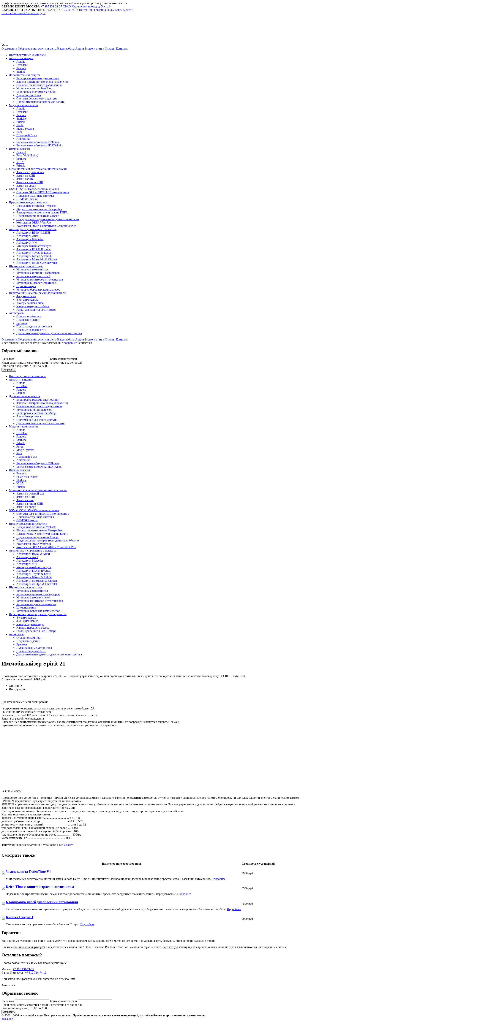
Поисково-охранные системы (35, 195)
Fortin (19, 125)
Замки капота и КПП (29, 182)
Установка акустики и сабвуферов (38, 272)
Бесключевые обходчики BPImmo (37, 142)
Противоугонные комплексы (27, 54)
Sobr (19, 132)
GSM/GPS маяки (27, 199)
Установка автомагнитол (32, 269)
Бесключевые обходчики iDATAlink (38, 145)
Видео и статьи (94, 48)
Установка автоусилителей (33, 276)
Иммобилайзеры (19, 148)
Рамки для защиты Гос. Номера (36, 309)
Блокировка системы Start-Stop (36, 91)
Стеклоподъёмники (28, 316)
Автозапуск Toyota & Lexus (33, 252)
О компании (9, 48)
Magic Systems (25, 128)
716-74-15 (67, 9)
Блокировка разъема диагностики (37, 78)
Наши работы (65, 48)
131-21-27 (51, 6)
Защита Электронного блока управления (42, 81)
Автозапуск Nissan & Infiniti (34, 256)
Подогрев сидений (28, 319)
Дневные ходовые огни (31, 329)
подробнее (70, 342)
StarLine (21, 118)
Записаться (85, 342)
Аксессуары (16, 313)
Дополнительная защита (24, 75)
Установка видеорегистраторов (36, 282)
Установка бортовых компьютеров (38, 289)
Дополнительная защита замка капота (40, 101)
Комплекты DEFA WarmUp (33, 222)
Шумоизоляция (26, 286)
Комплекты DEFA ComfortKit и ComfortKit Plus (46, 225)
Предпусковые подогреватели (28, 202)
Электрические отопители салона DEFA (42, 212)
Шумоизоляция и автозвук (26, 266)
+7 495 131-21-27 (23, 969)
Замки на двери (26, 185)
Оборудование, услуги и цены (36, 48)
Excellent (21, 64)
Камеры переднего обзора (32, 306)
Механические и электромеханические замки (38, 168)
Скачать (69, 844)
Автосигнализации (21, 58)
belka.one (7, 1018)
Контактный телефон (64, 358)
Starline (20, 71)
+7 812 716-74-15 (35, 972)
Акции (79, 48)
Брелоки (21, 323)
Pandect (21, 152)
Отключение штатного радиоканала (39, 85)
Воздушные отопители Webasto (36, 205)
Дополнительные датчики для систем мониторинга (49, 333)
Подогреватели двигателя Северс (37, 215)
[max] (86, 41)
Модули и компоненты (23, 105)
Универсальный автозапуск (33, 246)
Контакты (121, 48)
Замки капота (25, 178)
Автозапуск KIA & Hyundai (33, 249)
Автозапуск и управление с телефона (32, 229)
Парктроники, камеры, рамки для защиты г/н (38, 292)
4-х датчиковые (26, 296)
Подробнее (218, 878)
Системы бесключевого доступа (36, 98)
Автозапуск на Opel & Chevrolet (36, 262)
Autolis (20, 61)
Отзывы (109, 48)
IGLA (20, 162)
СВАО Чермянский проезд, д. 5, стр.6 (86, 6)
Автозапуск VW (26, 242)
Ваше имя (8, 358)
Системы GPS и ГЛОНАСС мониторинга (42, 192)
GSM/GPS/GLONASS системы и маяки (34, 189)
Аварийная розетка (28, 95)
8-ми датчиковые (27, 299)
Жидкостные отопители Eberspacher (39, 209)
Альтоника (23, 138)
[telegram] (29, 41)
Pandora (21, 68)
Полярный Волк (26, 135)
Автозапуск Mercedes (29, 239)
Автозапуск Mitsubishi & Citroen (36, 259)
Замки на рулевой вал (30, 172)
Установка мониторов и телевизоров (39, 279)
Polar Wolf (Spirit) (27, 155)
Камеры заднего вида (30, 303)
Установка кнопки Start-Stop (34, 88)
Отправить (9, 369)
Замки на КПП (25, 175)
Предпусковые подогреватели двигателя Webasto (47, 219)
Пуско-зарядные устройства (34, 326)
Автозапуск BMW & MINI (33, 232)
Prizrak (20, 121)
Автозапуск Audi (27, 235)
